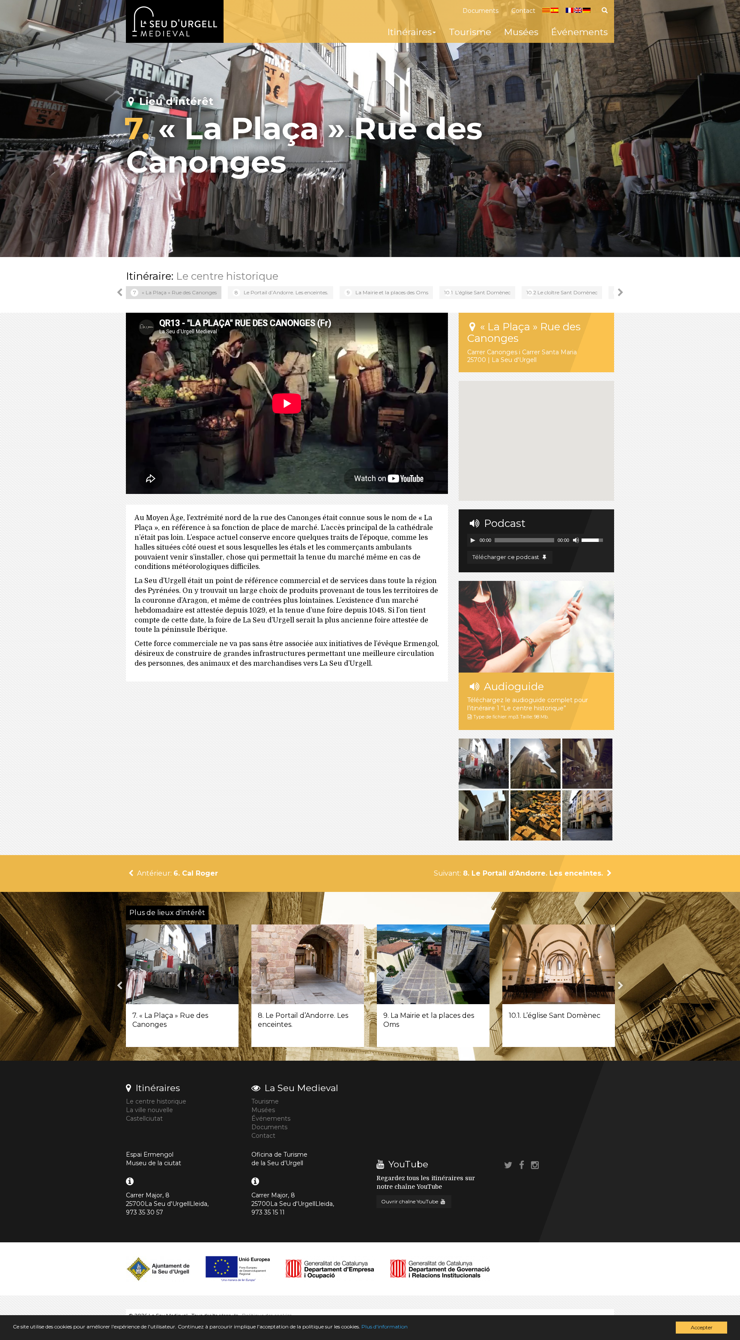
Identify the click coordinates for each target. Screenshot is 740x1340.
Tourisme (470, 32)
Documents (480, 11)
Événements (579, 32)
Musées (521, 32)
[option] (173, 292)
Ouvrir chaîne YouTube (410, 1201)
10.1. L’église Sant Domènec (554, 1015)
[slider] (594, 539)
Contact (523, 11)
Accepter (702, 1327)
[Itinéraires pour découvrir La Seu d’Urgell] (175, 21)
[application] (536, 540)
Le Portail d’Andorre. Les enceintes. (281, 292)
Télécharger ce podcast (506, 557)
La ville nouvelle (149, 1110)
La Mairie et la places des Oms (388, 292)
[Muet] (576, 540)
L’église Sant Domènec (477, 292)
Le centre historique (227, 276)
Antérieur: (176, 873)
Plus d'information (384, 1326)
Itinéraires (410, 32)
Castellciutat (144, 1118)
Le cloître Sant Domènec (561, 292)
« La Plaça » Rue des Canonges (175, 292)
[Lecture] (472, 540)
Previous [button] (119, 292)
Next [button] (620, 292)
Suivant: (518, 873)
